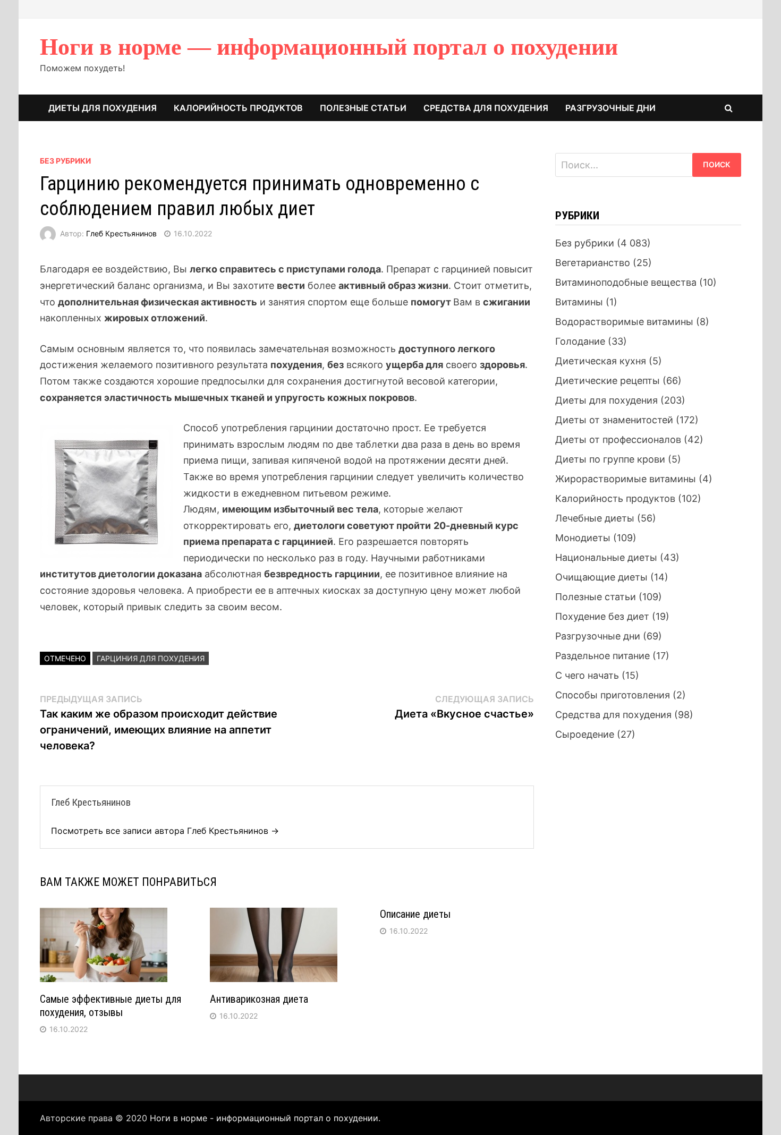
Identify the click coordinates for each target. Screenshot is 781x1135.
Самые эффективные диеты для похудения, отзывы (110, 1006)
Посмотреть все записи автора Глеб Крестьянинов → (165, 830)
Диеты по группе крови (610, 459)
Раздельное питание (602, 655)
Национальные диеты (606, 557)
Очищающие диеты (601, 577)
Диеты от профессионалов (618, 439)
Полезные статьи (363, 108)
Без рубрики (65, 160)
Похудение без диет (602, 616)
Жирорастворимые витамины (625, 478)
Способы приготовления (612, 695)
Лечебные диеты (594, 518)
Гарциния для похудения (151, 658)
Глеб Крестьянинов (121, 233)
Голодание (580, 341)
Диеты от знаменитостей (614, 419)
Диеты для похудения (102, 108)
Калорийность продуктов (238, 108)
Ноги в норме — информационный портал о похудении (329, 47)
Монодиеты (582, 537)
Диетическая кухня (600, 360)
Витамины (579, 302)
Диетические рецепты (607, 380)
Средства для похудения (485, 108)
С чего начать (587, 675)
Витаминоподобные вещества (626, 282)
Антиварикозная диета (259, 999)
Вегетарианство (592, 262)
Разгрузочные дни (610, 108)
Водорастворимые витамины (624, 321)
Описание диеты (415, 914)
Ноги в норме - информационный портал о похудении (264, 1118)
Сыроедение (584, 734)
